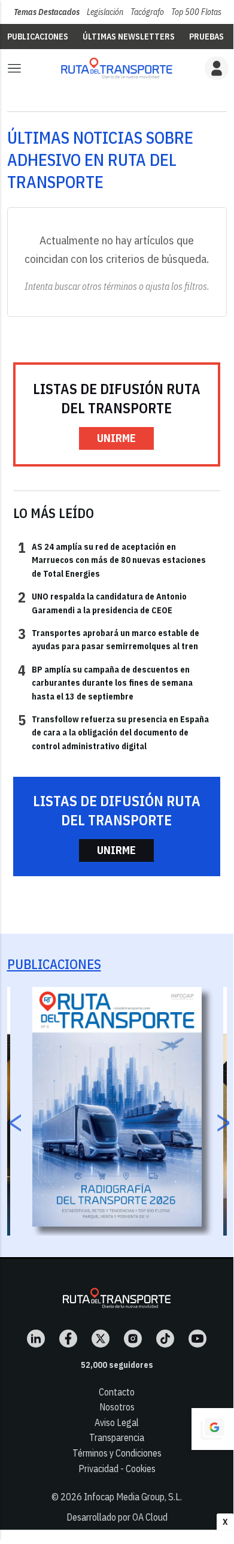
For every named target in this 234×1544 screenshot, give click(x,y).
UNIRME (116, 438)
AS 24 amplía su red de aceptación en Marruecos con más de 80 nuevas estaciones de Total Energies (112, 559)
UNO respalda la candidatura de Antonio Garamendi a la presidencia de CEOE (102, 602)
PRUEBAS (206, 36)
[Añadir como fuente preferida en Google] (212, 1429)
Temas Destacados (47, 12)
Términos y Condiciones (117, 1453)
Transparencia (116, 1437)
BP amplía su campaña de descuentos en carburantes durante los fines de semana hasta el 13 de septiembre (105, 682)
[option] (117, 1107)
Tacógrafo (147, 12)
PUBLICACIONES (37, 36)
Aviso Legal (117, 1422)
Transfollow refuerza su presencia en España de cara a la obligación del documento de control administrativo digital (113, 732)
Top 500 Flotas (196, 12)
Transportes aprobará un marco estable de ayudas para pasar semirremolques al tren (108, 639)
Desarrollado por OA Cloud (117, 1517)
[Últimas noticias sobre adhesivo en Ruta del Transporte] (117, 67)
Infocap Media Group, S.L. (133, 1497)
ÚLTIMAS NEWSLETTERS (129, 36)
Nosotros (117, 1407)
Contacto (117, 1392)
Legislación (105, 12)
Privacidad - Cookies (117, 1469)
